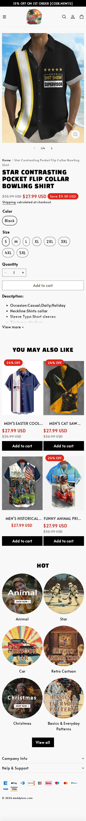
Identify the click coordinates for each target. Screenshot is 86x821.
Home (6, 160)
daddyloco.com (23, 798)
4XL (8, 252)
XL (37, 241)
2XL (49, 241)
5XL (22, 252)
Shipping (9, 202)
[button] (4, 17)
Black (9, 220)
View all (43, 742)
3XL (64, 241)
